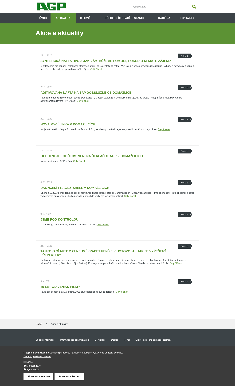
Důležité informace (45, 340)
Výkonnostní (32, 369)
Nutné (29, 362)
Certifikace (100, 340)
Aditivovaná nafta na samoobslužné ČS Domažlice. (86, 92)
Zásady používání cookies (37, 356)
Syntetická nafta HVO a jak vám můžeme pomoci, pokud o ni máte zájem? (105, 61)
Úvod (43, 18)
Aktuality (63, 18)
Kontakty (187, 18)
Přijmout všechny (69, 376)
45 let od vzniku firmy (60, 286)
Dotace (114, 340)
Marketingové (33, 365)
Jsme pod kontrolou (59, 219)
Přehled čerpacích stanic (124, 18)
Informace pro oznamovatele (74, 340)
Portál (127, 340)
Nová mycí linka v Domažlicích (67, 124)
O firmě (85, 18)
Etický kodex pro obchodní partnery (153, 340)
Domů (39, 324)
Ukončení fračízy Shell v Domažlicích (74, 187)
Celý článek (96, 69)
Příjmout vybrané (38, 376)
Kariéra (164, 18)
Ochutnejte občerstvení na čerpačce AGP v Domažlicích (91, 156)
